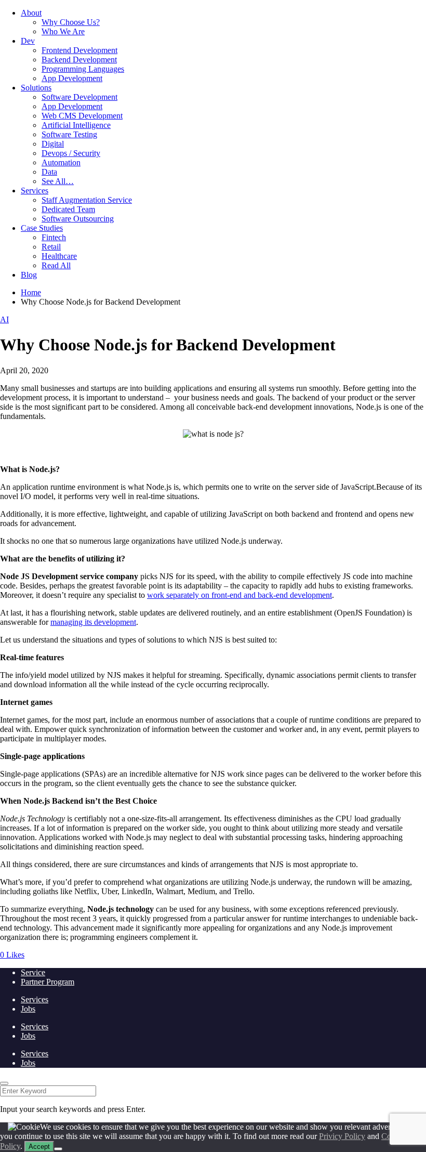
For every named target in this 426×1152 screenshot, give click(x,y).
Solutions (36, 87)
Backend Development (79, 59)
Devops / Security (71, 153)
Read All (56, 265)
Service (33, 972)
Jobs (28, 1008)
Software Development (79, 97)
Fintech (54, 237)
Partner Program (47, 981)
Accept (39, 1146)
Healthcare (59, 256)
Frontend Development (79, 50)
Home (31, 292)
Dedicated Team (68, 209)
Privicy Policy (342, 1136)
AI (4, 319)
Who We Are (63, 31)
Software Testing (69, 134)
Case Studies (42, 228)
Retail (51, 246)
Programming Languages (83, 68)
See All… (58, 181)
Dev (28, 40)
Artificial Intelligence (76, 125)
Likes (12, 954)
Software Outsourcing (78, 218)
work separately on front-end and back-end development (239, 595)
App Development (72, 78)
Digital (53, 143)
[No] (58, 1148)
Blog (29, 274)
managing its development (93, 622)
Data (49, 171)
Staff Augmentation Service (87, 199)
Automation (61, 162)
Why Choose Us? (71, 22)
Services (34, 190)
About (31, 12)
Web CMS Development (82, 115)
